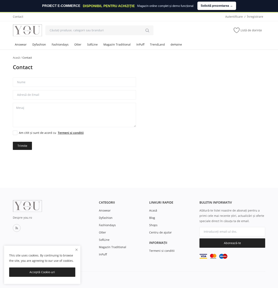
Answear (21, 44)
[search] (147, 30)
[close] (76, 250)
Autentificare (234, 17)
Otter (77, 44)
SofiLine (92, 44)
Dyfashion (39, 44)
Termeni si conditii (162, 251)
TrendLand (157, 44)
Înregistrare (255, 17)
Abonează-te (232, 243)
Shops (153, 225)
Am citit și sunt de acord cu (51, 133)
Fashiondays (60, 44)
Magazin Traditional (117, 44)
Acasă (16, 57)
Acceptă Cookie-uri (42, 272)
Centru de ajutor (160, 232)
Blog (152, 218)
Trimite (22, 146)
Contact (18, 17)
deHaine (176, 44)
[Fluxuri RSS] (17, 228)
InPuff (140, 44)
